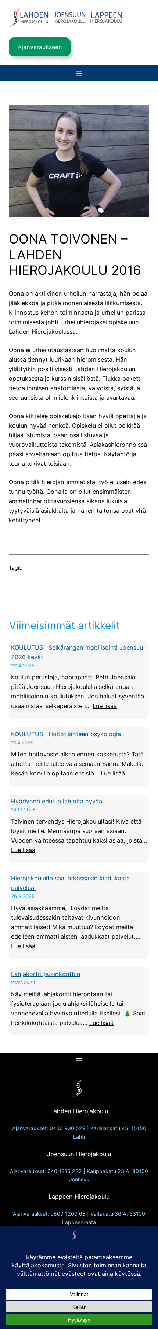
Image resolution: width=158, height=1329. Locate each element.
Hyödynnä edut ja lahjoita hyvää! (57, 801)
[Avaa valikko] (79, 73)
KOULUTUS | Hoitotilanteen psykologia (66, 734)
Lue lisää (105, 705)
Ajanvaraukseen (40, 47)
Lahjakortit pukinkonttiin (45, 974)
